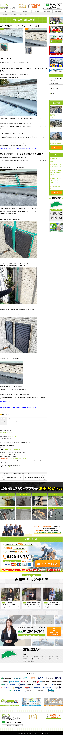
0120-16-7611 (55, 6)
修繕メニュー (26, 11)
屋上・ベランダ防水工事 (55, 88)
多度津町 (32, 657)
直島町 (51, 657)
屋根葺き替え (53, 80)
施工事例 (37, 11)
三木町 (56, 657)
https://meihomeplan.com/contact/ (14, 466)
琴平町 (36, 657)
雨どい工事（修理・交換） (55, 85)
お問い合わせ (58, 11)
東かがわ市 (40, 659)
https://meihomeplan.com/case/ (12, 447)
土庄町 (30, 659)
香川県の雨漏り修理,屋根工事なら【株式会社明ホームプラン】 (27, 733)
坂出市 (24, 661)
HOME (5, 11)
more (57, 147)
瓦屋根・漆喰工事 (54, 90)
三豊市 (34, 659)
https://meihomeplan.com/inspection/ (17, 458)
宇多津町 (47, 657)
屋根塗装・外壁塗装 (54, 83)
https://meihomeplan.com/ (6, 432)
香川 (24, 654)
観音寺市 (52, 659)
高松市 (33, 661)
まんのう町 (25, 657)
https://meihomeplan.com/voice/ (12, 449)
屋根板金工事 (53, 93)
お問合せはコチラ (5, 402)
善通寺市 (58, 659)
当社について (47, 11)
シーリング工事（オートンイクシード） (56, 96)
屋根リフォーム (16, 11)
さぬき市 (47, 659)
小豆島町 (25, 659)
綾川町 (41, 657)
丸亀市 (29, 661)
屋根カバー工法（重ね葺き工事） (57, 78)
